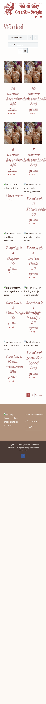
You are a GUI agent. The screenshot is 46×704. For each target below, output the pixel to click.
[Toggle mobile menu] (41, 16)
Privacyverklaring (22, 448)
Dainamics (10, 448)
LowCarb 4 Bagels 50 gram (14, 258)
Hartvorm (14, 195)
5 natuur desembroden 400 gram (17, 160)
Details (9, 75)
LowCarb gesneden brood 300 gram (34, 363)
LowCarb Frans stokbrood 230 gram (14, 366)
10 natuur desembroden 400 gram (17, 98)
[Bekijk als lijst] (25, 50)
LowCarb (31, 427)
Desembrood (33, 421)
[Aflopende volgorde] (35, 37)
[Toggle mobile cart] (36, 16)
